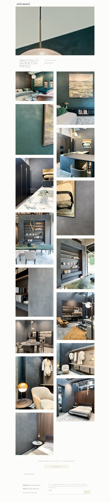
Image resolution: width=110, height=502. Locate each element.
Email (50, 490)
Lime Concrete (49, 62)
